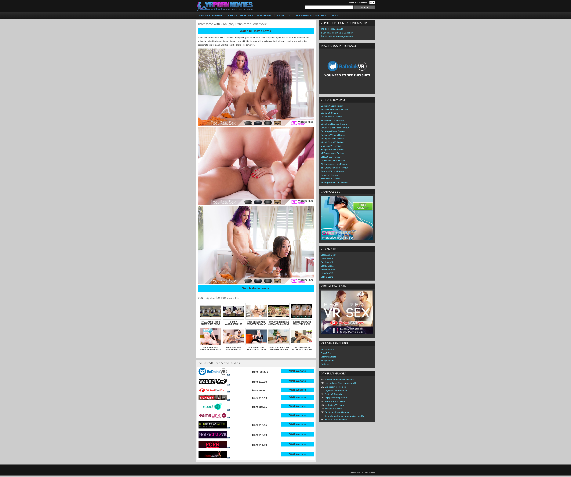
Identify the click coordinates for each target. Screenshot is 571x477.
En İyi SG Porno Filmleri (336, 419)
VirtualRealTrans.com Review (335, 128)
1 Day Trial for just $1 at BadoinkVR (337, 33)
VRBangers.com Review (332, 153)
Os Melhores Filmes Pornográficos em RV (344, 416)
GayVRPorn (326, 353)
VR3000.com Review (331, 157)
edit (228, 374)
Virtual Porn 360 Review (332, 142)
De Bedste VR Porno (334, 405)
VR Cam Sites (327, 266)
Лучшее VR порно (333, 408)
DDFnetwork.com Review (333, 160)
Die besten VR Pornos (335, 387)
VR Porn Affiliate (328, 357)
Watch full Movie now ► (256, 30)
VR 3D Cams (327, 277)
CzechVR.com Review (331, 116)
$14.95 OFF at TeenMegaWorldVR (337, 36)
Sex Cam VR (327, 262)
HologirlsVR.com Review (332, 149)
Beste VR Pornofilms (334, 394)
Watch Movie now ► (256, 288)
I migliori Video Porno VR (335, 390)
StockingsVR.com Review (333, 131)
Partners (325, 364)
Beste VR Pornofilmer (335, 401)
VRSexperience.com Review (334, 182)
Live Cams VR (327, 258)
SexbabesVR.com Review (333, 135)
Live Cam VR (327, 273)
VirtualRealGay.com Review (334, 124)
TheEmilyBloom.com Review (334, 168)
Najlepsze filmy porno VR (336, 397)
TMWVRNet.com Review (332, 120)
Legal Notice (355, 473)
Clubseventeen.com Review (334, 164)
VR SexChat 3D (328, 255)
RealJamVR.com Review (332, 171)
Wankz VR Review (329, 113)
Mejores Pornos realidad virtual (339, 379)
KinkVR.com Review (330, 178)
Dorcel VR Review (329, 175)
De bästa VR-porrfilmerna (337, 412)
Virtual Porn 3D (328, 349)
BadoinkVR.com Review (332, 106)
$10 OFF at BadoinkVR (332, 29)
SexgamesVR (327, 360)
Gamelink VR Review (331, 146)
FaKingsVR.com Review (332, 138)
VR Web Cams (328, 269)
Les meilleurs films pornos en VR (340, 383)
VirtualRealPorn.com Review (334, 109)
